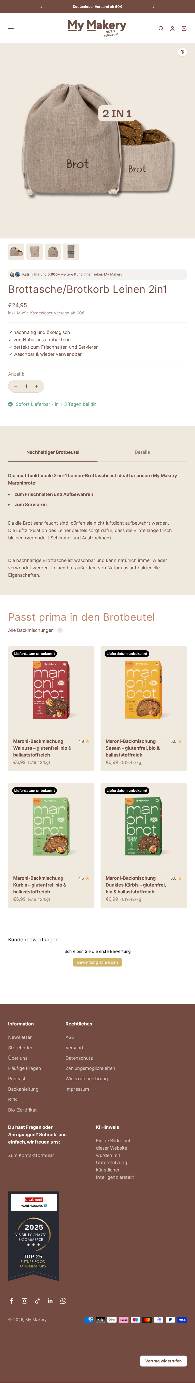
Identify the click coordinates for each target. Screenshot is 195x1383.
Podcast (17, 1078)
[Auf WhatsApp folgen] (63, 1300)
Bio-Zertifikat (22, 1110)
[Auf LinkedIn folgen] (50, 1300)
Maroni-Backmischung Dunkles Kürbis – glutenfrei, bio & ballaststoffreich (136, 884)
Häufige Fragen (24, 1068)
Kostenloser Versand (49, 312)
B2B (12, 1099)
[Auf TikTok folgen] (37, 1300)
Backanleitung (23, 1089)
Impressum (77, 1089)
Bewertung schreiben (97, 962)
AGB (70, 1037)
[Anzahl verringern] (15, 386)
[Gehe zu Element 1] (16, 252)
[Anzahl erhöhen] (36, 386)
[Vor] (154, 7)
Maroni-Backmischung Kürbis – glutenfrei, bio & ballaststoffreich (39, 884)
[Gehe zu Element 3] (53, 252)
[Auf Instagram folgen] (24, 1300)
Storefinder (20, 1047)
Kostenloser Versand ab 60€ (97, 6)
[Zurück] (41, 7)
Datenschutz (79, 1058)
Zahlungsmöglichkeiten (90, 1068)
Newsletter (20, 1037)
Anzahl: (16, 374)
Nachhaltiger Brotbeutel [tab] (52, 452)
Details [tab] (142, 452)
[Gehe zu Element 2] (34, 252)
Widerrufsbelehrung (87, 1078)
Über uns (17, 1058)
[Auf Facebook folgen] (11, 1300)
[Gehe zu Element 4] (71, 252)
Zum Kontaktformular (31, 1155)
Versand (74, 1047)
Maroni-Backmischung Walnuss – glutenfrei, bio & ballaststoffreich (42, 748)
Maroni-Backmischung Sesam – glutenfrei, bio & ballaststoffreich (133, 748)
